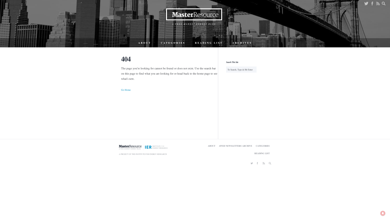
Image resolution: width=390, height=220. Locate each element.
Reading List (209, 42)
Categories (173, 42)
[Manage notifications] (382, 213)
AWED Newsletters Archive (235, 145)
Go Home (126, 89)
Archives (242, 42)
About (144, 42)
